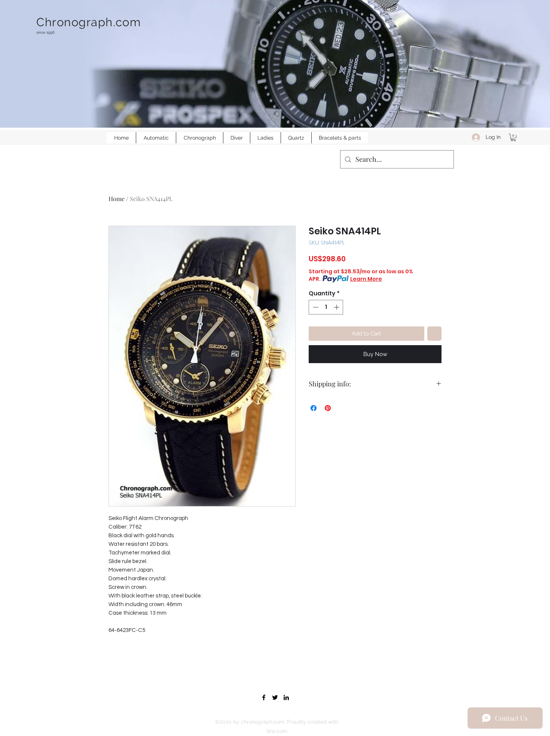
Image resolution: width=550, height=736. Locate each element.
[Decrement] (315, 307)
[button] (513, 137)
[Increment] (337, 307)
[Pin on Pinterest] (327, 408)
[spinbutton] (326, 307)
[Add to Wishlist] (434, 333)
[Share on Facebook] (313, 408)
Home (117, 199)
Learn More (366, 279)
